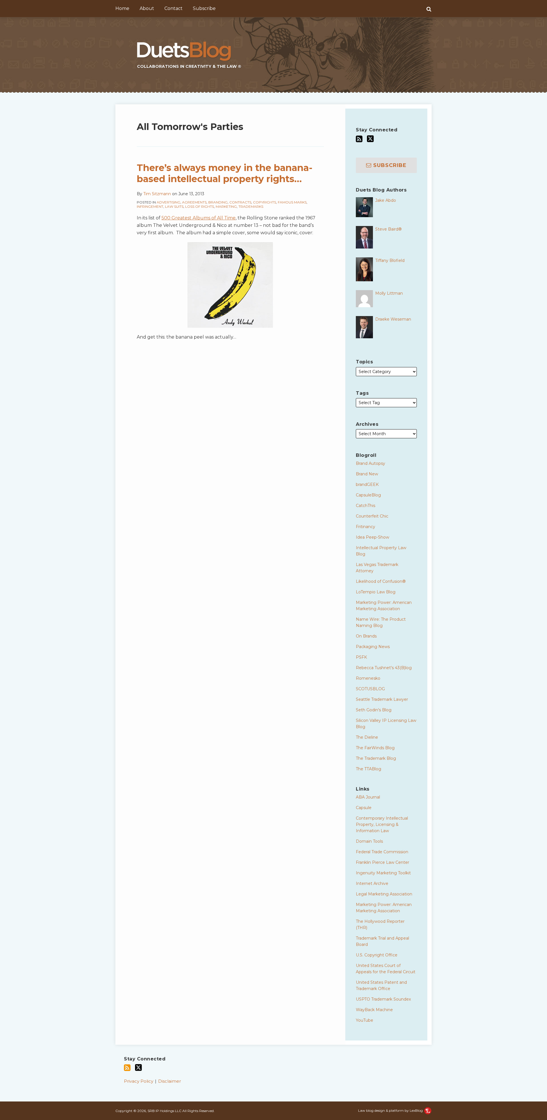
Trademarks (250, 206)
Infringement (150, 206)
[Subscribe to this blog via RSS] (359, 139)
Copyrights (264, 202)
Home (122, 8)
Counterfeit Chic (372, 516)
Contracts (240, 202)
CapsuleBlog (368, 495)
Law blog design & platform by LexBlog (391, 1110)
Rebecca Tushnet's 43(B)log (384, 667)
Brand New (367, 473)
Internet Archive (372, 883)
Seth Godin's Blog (373, 709)
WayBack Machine (374, 1009)
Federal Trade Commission (382, 851)
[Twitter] (370, 139)
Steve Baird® (388, 229)
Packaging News (373, 646)
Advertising (168, 202)
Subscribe (204, 8)
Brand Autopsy (370, 463)
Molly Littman (389, 293)
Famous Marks (292, 202)
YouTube (364, 1020)
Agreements (194, 202)
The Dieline (367, 737)
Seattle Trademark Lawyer (382, 699)
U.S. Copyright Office (376, 955)
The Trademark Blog (376, 758)
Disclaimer (169, 1081)
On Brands (366, 636)
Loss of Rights (199, 206)
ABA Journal (368, 797)
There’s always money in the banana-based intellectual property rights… (225, 173)
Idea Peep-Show (372, 537)
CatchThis (365, 505)
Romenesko (368, 678)
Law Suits (174, 206)
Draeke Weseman (393, 319)
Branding (218, 202)
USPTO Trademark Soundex (383, 999)
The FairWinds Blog (375, 747)
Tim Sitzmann (157, 193)
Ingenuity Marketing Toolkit (383, 872)
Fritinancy (365, 526)
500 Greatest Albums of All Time (199, 218)
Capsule (364, 807)
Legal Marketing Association (384, 894)
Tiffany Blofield (390, 260)
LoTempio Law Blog (375, 591)
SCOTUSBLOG (370, 688)
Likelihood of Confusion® (381, 581)
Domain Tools (369, 841)
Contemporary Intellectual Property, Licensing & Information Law (382, 824)
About (147, 8)
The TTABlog (368, 768)
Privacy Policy (138, 1081)
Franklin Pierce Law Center (382, 862)
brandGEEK (367, 484)
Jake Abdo (385, 200)
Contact (173, 8)
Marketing (226, 206)
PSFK (361, 657)
